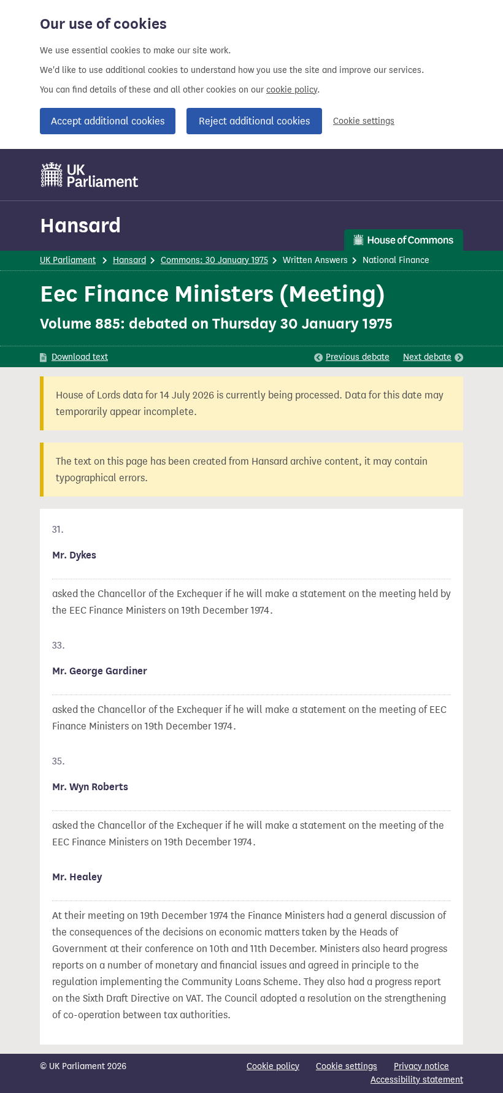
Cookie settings (363, 121)
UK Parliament (68, 260)
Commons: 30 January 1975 (214, 260)
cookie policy (291, 90)
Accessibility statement (417, 1080)
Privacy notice (421, 1066)
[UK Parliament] (90, 174)
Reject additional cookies (254, 121)
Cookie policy (273, 1066)
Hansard (80, 225)
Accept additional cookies (107, 121)
